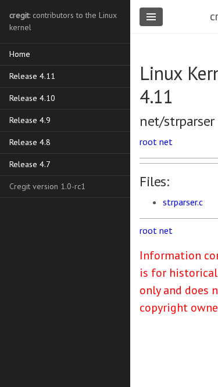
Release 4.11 (32, 76)
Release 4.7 (30, 164)
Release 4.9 (30, 120)
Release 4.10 (32, 98)
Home (19, 54)
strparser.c (183, 202)
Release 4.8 (30, 142)
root (148, 141)
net (166, 141)
